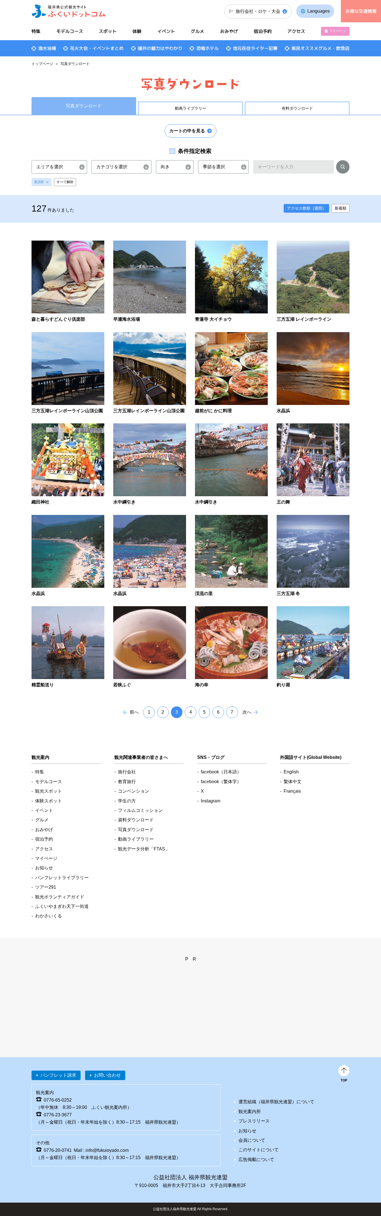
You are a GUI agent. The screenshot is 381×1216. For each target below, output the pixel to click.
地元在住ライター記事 (255, 48)
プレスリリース (254, 1121)
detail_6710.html (313, 373)
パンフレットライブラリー (62, 877)
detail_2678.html (149, 647)
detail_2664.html (68, 647)
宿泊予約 (263, 31)
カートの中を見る (187, 130)
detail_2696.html (313, 647)
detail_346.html (231, 464)
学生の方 (127, 800)
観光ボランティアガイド (59, 896)
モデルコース (69, 31)
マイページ (337, 31)
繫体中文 (293, 781)
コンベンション (133, 791)
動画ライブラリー (190, 108)
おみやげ (229, 31)
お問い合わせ (107, 1075)
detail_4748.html (68, 282)
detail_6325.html (149, 282)
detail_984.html (313, 464)
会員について (251, 1140)
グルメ (197, 31)
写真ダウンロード (136, 829)
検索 (343, 168)
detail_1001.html (149, 556)
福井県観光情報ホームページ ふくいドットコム (69, 11)
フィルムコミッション (140, 810)
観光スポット (48, 791)
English (291, 771)
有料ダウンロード (297, 108)
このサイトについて (258, 1149)
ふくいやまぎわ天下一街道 (62, 906)
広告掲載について (256, 1159)
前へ (134, 712)
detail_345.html (149, 464)
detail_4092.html (231, 373)
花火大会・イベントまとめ (97, 48)
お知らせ (44, 867)
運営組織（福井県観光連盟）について (276, 1101)
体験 (136, 31)
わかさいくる (48, 915)
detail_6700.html (68, 464)
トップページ (42, 64)
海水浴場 (47, 48)
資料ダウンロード (136, 819)
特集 (36, 31)
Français (292, 791)
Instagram (210, 800)
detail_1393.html (313, 556)
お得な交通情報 (361, 11)
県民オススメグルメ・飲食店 (320, 48)
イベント (166, 31)
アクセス (296, 31)
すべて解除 (65, 182)
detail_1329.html (231, 556)
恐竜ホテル (207, 48)
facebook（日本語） (221, 771)
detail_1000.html (68, 556)
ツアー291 (45, 887)
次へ (246, 712)
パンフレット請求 (58, 1075)
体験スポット (48, 800)
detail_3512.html (313, 282)
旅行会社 (127, 771)
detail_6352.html (149, 373)
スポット (108, 31)
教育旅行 (127, 781)
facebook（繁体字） (221, 781)
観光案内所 (249, 1111)
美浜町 (39, 182)
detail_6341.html (68, 373)
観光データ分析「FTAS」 (144, 848)
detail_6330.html (231, 282)
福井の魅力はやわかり (160, 48)
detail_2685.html (231, 647)
